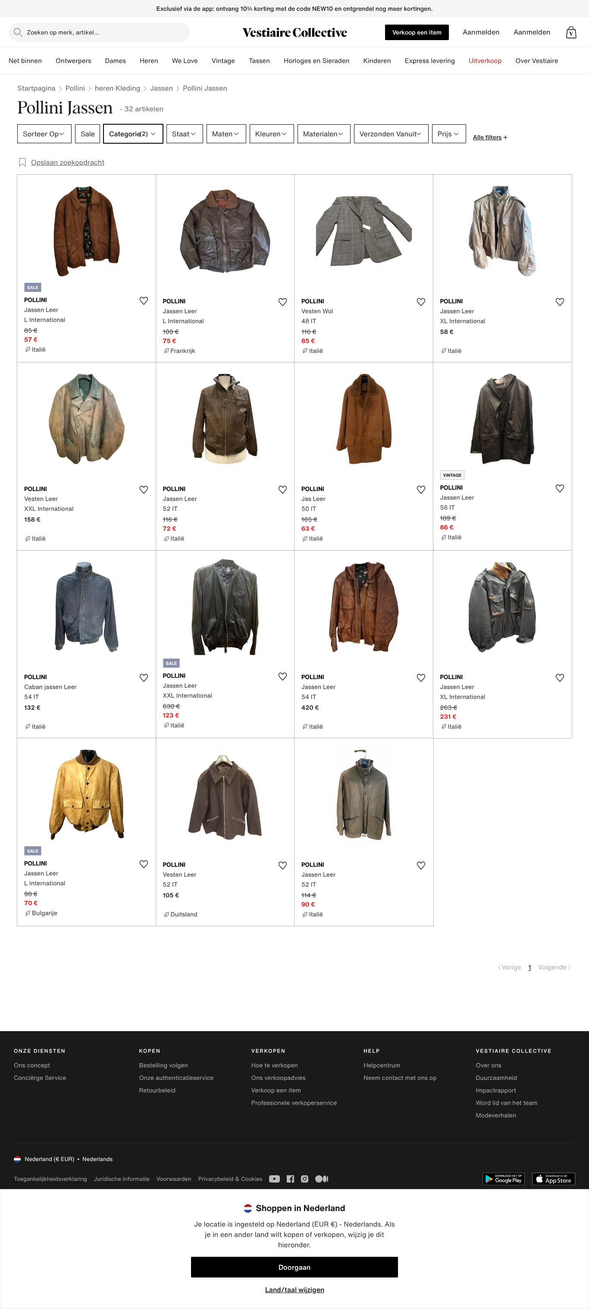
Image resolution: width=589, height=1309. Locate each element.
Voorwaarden (174, 1179)
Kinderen (377, 61)
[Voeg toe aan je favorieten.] (144, 301)
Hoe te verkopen (274, 1065)
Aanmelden (481, 32)
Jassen (161, 88)
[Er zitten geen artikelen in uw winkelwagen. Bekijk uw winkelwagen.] (571, 32)
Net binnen (25, 61)
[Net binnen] (48, 60)
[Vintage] (241, 60)
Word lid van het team (507, 1103)
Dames (115, 61)
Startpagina (36, 88)
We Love (185, 61)
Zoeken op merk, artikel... (63, 32)
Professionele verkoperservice (294, 1103)
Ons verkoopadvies (278, 1077)
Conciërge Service (40, 1077)
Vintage (223, 61)
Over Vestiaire (537, 61)
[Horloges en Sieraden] (356, 60)
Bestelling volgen (163, 1065)
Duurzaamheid (496, 1077)
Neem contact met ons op (399, 1077)
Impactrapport (496, 1090)
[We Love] (204, 60)
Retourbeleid (157, 1090)
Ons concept (32, 1065)
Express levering (430, 61)
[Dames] (132, 60)
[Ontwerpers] (98, 60)
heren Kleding (117, 88)
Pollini (75, 88)
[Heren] (165, 60)
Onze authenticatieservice (176, 1077)
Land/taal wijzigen (294, 1289)
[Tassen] (276, 60)
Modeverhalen (496, 1115)
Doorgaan (294, 1267)
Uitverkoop (485, 61)
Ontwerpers (73, 61)
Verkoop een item (417, 32)
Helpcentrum (381, 1065)
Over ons (488, 1065)
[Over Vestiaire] (565, 60)
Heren (149, 61)
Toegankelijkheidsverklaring (50, 1179)
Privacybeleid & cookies (230, 1179)
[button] (571, 32)
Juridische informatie (122, 1179)
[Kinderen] (398, 60)
